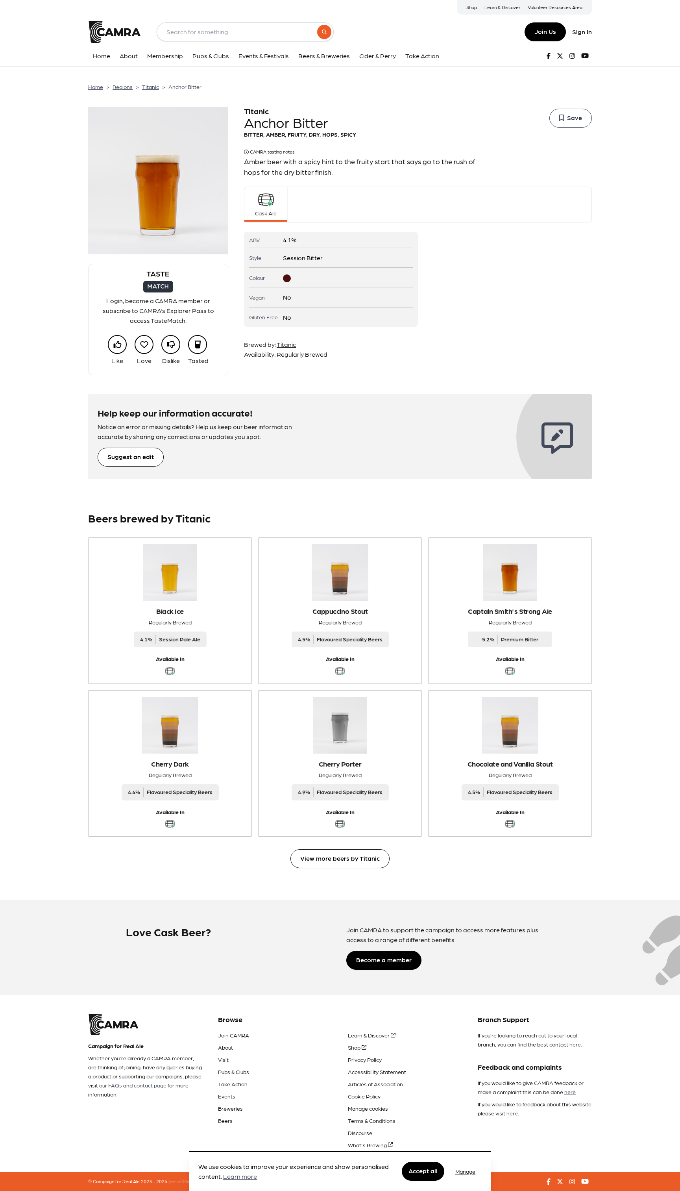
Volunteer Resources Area (555, 7)
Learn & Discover (502, 7)
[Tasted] (197, 344)
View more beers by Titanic (340, 858)
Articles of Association (375, 1084)
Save (574, 117)
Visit (223, 1059)
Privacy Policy (365, 1059)
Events (226, 1096)
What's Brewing (368, 1145)
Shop (471, 7)
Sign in (582, 31)
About (225, 1047)
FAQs (115, 1085)
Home (95, 86)
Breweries (230, 1108)
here (575, 1044)
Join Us (545, 31)
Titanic (150, 86)
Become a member (384, 959)
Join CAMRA (233, 1035)
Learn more (240, 1176)
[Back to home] (114, 32)
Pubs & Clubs (233, 1072)
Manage (465, 1171)
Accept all (423, 1171)
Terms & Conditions (371, 1120)
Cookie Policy (364, 1096)
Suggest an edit (130, 456)
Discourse (360, 1133)
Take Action (233, 1084)
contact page (150, 1085)
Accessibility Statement (377, 1072)
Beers (225, 1120)
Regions (123, 86)
